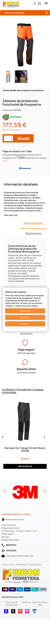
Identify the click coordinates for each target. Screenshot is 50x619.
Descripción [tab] (33, 223)
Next (44, 436)
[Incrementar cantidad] (11, 137)
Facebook (6, 610)
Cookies (26, 602)
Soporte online (26, 369)
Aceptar (25, 323)
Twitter (13, 610)
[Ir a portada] (21, 575)
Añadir (23, 138)
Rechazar (25, 317)
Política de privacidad (12, 603)
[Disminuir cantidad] (11, 139)
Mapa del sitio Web (39, 603)
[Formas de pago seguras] (24, 589)
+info (5, 160)
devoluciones (26, 333)
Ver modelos (25, 466)
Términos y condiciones (28, 564)
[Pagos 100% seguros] (25, 342)
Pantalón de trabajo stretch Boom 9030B (25, 449)
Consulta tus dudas (26, 372)
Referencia (7, 110)
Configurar (25, 311)
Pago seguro (26, 349)
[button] (5, 491)
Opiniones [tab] (33, 233)
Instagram (27, 610)
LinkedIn (34, 610)
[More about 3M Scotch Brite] (25, 491)
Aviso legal (9, 564)
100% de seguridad (26, 353)
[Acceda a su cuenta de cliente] (34, 3)
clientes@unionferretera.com (20, 555)
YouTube (20, 610)
